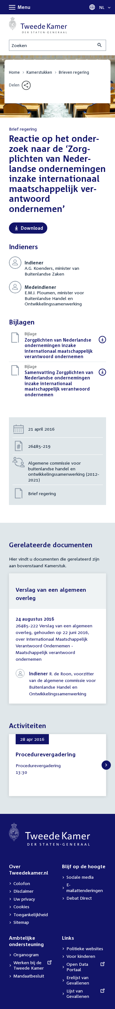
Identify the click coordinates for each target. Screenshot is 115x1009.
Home (14, 72)
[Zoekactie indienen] (100, 45)
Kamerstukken (39, 72)
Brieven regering (74, 72)
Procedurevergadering (46, 754)
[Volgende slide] (106, 765)
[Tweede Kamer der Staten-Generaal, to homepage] (38, 25)
